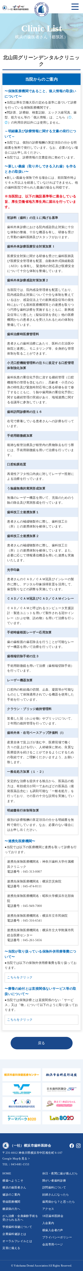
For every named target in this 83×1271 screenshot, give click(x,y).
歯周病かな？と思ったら (58, 1201)
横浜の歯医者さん (14, 1187)
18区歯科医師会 (52, 1216)
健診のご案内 (11, 1194)
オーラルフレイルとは (17, 1241)
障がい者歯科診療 (54, 1180)
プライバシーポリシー (57, 1237)
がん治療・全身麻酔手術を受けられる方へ (20, 1217)
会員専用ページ (52, 1244)
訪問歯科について (54, 1187)
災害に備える (11, 1248)
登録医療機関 (11, 1201)
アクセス (48, 1208)
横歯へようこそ (12, 1180)
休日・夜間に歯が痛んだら (60, 1173)
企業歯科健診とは (14, 1234)
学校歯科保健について (17, 1226)
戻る (41, 1043)
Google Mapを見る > (16, 1158)
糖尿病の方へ (11, 1208)
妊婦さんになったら (55, 1194)
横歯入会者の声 (52, 1230)
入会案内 (48, 1223)
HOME (6, 1173)
